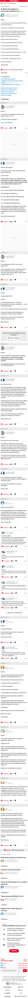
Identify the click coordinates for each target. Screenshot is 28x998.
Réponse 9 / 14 (4, 499)
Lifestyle (4, 963)
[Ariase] (7, 996)
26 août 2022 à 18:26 (9, 473)
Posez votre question (18, 69)
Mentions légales (5, 980)
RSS (17, 977)
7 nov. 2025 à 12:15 (9, 783)
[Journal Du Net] (7, 990)
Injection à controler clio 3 (7, 91)
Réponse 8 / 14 (4, 469)
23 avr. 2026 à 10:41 (14, 16)
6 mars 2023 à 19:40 (9, 503)
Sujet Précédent (6, 6)
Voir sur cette (6, 122)
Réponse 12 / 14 (4, 727)
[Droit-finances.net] (20, 990)
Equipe (12, 976)
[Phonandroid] (20, 996)
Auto (3, 965)
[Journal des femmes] (7, 987)
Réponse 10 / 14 (4, 617)
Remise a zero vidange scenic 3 (9, 89)
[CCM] (20, 987)
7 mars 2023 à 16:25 (10, 552)
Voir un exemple (22, 963)
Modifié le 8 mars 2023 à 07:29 (12, 583)
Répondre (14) (6, 69)
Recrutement (21, 977)
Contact (6, 977)
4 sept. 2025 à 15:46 (9, 731)
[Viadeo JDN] (20, 993)
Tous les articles (12, 977)
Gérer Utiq (24, 979)
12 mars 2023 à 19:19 (9, 622)
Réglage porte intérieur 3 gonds (9, 88)
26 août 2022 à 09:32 (9, 380)
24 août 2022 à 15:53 (9, 164)
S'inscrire (14, 950)
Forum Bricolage (12, 3)
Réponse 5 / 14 (4, 344)
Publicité (24, 976)
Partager (5, 72)
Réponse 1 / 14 (4, 103)
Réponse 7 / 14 (4, 429)
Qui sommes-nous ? (6, 976)
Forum (5, 3)
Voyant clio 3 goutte (6, 95)
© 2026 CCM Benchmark (21, 980)
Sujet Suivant (23, 6)
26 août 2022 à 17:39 (9, 433)
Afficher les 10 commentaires (15, 612)
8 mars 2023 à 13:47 (10, 599)
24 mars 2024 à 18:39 (9, 668)
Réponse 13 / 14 (4, 778)
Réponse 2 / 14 (4, 159)
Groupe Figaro (12, 980)
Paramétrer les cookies (16, 979)
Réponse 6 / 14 (4, 376)
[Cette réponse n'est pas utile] (15, 128)
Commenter (6, 128)
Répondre (8, 850)
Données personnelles (6, 979)
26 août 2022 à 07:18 (9, 289)
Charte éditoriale (18, 976)
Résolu (21, 11)
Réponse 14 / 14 (4, 805)
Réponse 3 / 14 (4, 252)
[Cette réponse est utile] (11, 128)
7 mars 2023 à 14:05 (10, 533)
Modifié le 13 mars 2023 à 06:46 (11, 648)
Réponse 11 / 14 (4, 663)
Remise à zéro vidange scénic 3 (9, 93)
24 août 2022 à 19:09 (9, 257)
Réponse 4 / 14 (4, 284)
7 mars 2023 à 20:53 (10, 567)
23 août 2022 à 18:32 (9, 107)
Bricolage (4, 967)
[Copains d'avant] (7, 993)
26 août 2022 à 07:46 (9, 349)
